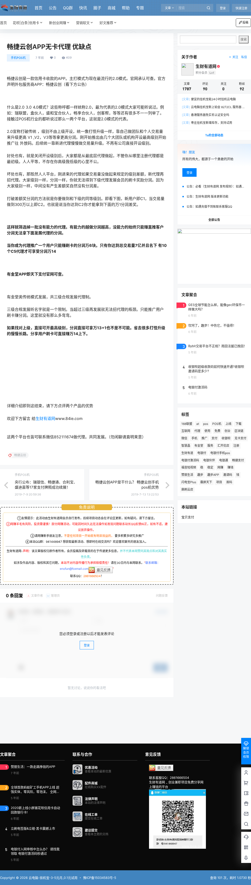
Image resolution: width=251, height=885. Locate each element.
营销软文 (83, 23)
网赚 (220, 467)
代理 (197, 431)
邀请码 (227, 475)
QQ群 (68, 7)
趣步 (200, 475)
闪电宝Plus (188, 482)
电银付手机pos (220, 453)
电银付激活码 (190, 460)
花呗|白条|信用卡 (26, 23)
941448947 (54, 542)
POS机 (216, 424)
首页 (38, 7)
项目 (219, 482)
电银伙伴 (209, 460)
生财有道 (187, 453)
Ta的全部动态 (214, 135)
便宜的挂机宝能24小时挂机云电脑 (209, 99)
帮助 (126, 7)
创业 (227, 431)
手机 (194, 438)
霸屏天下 (206, 482)
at (197, 424)
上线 (228, 424)
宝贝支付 (187, 517)
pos (205, 424)
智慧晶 (185, 445)
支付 (214, 438)
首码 (229, 482)
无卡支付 (240, 438)
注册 (236, 445)
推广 (204, 438)
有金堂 (198, 445)
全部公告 (214, 220)
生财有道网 (45, 418)
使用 (207, 431)
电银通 (223, 460)
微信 (184, 438)
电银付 (201, 453)
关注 (235, 57)
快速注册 (241, 8)
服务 (210, 445)
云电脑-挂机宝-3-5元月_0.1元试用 (52, 878)
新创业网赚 (57, 23)
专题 (140, 7)
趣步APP (213, 475)
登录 (223, 8)
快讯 (83, 7)
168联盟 (186, 424)
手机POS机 (18, 58)
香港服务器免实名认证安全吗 (205, 115)
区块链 (239, 431)
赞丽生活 (187, 475)
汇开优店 (223, 445)
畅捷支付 (238, 460)
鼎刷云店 (187, 489)
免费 (217, 431)
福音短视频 (188, 467)
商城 (111, 7)
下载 (238, 424)
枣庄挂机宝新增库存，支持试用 (207, 123)
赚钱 (230, 467)
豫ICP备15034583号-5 (99, 878)
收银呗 (226, 438)
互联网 (185, 431)
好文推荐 (106, 23)
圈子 (97, 7)
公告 (53, 7)
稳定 (210, 467)
